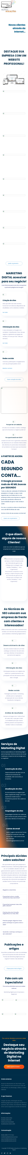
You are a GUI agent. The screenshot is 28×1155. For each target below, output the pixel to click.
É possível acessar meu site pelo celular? (12, 905)
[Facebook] (1, 1153)
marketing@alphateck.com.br (9, 1137)
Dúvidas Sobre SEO (6, 1120)
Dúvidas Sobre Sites (6, 1118)
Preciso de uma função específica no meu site (11, 913)
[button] (3, 578)
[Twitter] (4, 1153)
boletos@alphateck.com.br (8, 1141)
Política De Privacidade (7, 1122)
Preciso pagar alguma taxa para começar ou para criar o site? (13, 923)
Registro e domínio (9, 890)
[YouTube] (10, 1153)
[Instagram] (7, 1153)
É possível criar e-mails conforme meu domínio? (11, 897)
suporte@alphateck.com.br (8, 1139)
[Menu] (26, 6)
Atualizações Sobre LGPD (8, 1124)
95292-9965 (4, 1135)
